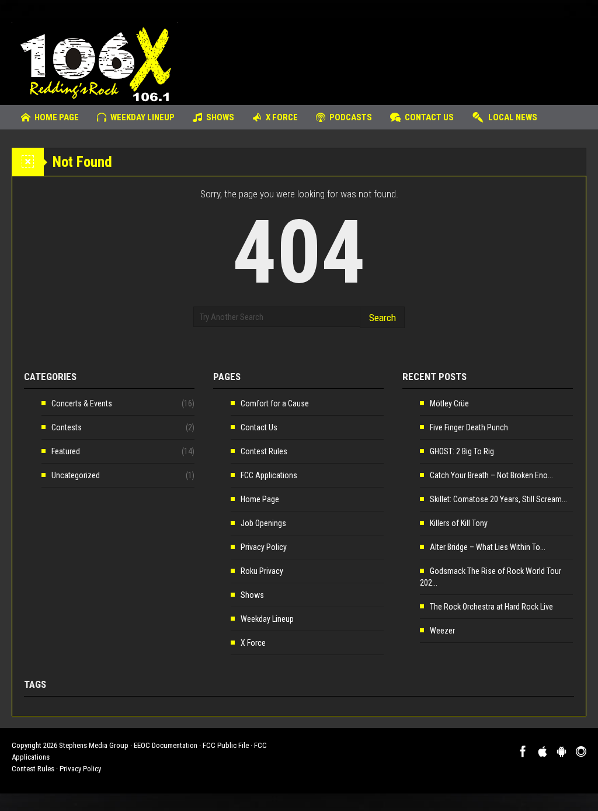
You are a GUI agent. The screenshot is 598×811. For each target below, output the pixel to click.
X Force (282, 117)
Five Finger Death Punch (469, 427)
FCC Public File (226, 745)
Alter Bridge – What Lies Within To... (487, 547)
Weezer (442, 630)
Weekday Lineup (142, 117)
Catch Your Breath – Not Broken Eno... (491, 475)
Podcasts (350, 117)
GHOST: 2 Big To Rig (462, 451)
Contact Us (429, 117)
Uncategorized (75, 475)
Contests (66, 427)
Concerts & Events (81, 403)
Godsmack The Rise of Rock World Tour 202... (490, 576)
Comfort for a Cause (275, 403)
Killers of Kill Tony (459, 523)
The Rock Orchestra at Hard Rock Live (491, 606)
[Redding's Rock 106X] (95, 61)
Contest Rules (264, 451)
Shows (220, 117)
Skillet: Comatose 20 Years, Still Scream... (498, 499)
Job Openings (263, 523)
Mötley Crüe (449, 403)
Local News (512, 117)
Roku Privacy (262, 571)
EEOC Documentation (165, 745)
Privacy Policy (264, 547)
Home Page (56, 117)
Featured (65, 451)
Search (382, 317)
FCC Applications (269, 475)
